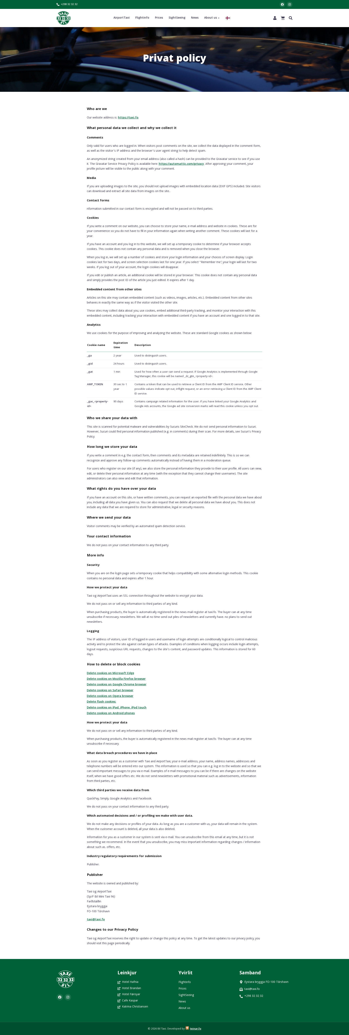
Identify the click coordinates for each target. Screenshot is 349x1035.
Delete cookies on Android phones (111, 713)
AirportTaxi (122, 18)
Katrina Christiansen (135, 1007)
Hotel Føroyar (131, 994)
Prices (159, 18)
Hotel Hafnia (130, 982)
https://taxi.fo (128, 117)
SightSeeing (177, 18)
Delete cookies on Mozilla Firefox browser (116, 679)
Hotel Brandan (131, 988)
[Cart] (283, 18)
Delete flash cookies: (101, 702)
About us (210, 18)
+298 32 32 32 (69, 4)
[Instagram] (289, 4)
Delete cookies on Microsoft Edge (110, 673)
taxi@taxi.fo (96, 919)
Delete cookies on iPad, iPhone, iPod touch (116, 707)
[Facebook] (282, 4)
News (195, 18)
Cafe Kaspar (130, 1001)
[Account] (275, 18)
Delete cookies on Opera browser (110, 696)
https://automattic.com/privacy (181, 164)
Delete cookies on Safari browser (110, 690)
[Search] (290, 18)
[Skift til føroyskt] (227, 18)
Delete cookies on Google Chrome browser (116, 684)
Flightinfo (142, 18)
